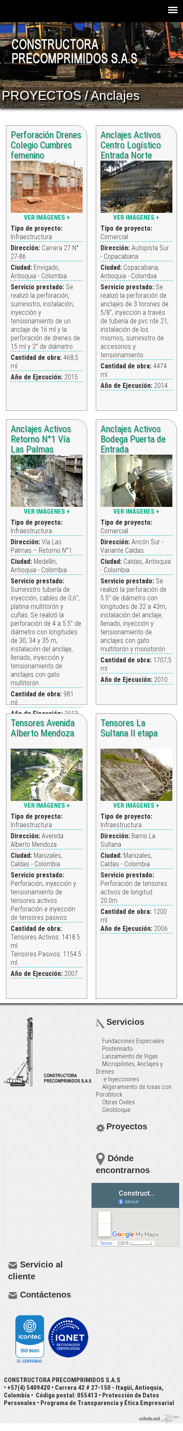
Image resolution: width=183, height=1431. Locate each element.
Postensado (117, 1048)
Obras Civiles (118, 1102)
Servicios (125, 1022)
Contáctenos (45, 1294)
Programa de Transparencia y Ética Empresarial (107, 1403)
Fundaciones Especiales (133, 1041)
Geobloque (116, 1110)
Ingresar (11, 1427)
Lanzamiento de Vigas (130, 1056)
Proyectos (126, 1126)
